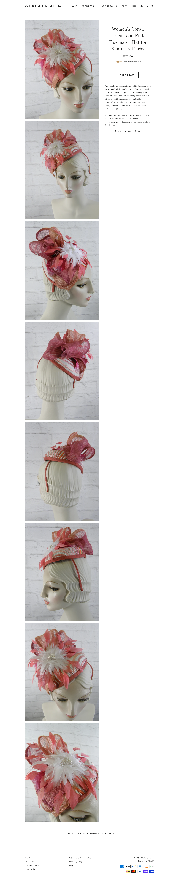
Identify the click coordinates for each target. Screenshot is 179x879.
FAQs (125, 6)
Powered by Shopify (146, 861)
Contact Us (29, 861)
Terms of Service (32, 865)
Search (27, 858)
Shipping (118, 62)
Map (134, 6)
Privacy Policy (30, 869)
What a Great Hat (44, 6)
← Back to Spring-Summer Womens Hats (89, 833)
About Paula (109, 6)
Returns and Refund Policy (80, 858)
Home (73, 6)
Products (88, 6)
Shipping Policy (75, 861)
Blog (71, 865)
